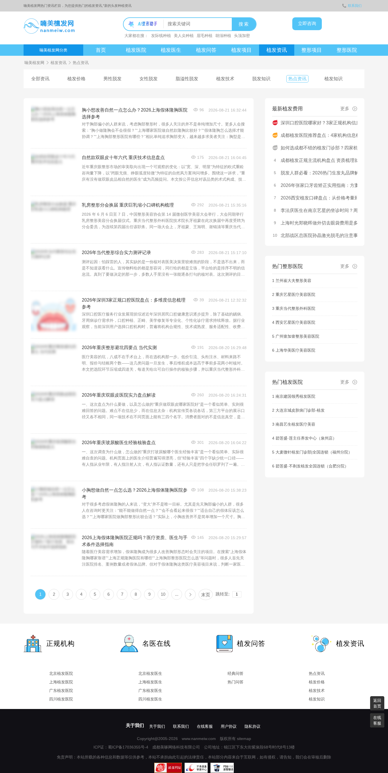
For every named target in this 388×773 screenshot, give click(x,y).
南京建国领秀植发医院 (295, 396)
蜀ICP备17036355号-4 (128, 747)
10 (163, 594)
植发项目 (241, 50)
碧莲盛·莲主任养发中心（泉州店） (306, 438)
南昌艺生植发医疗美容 (295, 424)
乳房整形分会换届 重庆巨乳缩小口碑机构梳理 (128, 205)
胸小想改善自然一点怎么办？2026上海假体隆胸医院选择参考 (134, 111)
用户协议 (229, 726)
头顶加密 (242, 35)
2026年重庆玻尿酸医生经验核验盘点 (119, 442)
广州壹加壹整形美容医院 (297, 336)
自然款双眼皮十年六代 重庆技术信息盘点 (123, 157)
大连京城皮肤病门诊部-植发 (300, 410)
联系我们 (355, 6)
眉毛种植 (204, 35)
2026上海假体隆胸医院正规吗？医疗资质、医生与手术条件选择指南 (134, 538)
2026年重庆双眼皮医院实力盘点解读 (119, 395)
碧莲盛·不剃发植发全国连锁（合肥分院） (312, 466)
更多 (344, 108)
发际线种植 (161, 35)
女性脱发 (148, 78)
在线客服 (205, 726)
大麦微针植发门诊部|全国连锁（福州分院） (314, 452)
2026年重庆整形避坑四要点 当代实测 (119, 347)
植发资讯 (276, 50)
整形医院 (347, 50)
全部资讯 (40, 78)
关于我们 (135, 725)
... (176, 594)
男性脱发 (112, 78)
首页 (101, 50)
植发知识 (333, 78)
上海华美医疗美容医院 (295, 350)
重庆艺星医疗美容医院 (295, 294)
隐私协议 (252, 726)
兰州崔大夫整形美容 (293, 280)
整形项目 (311, 50)
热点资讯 (297, 78)
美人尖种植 (184, 35)
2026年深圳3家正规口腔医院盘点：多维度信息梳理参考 (133, 301)
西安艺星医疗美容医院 (295, 322)
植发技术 (225, 78)
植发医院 (136, 50)
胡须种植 (223, 35)
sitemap (244, 738)
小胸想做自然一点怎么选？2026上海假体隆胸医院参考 (134, 491)
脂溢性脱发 (187, 78)
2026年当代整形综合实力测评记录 (116, 252)
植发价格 (76, 78)
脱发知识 (261, 78)
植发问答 (206, 50)
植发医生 (171, 50)
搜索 (244, 24)
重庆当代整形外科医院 (295, 308)
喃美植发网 (34, 62)
